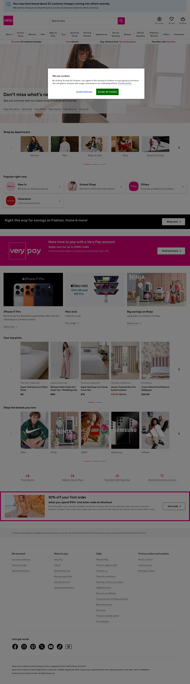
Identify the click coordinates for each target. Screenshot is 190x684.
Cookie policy (125, 83)
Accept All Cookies (107, 91)
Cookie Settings (84, 91)
